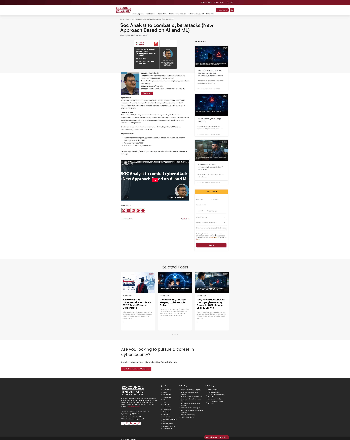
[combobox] (200, 211)
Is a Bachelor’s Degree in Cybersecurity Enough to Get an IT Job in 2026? (210, 167)
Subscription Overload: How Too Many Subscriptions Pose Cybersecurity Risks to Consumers (210, 73)
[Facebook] (123, 210)
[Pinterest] (138, 210)
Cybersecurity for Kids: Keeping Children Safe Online (136, 302)
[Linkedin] (133, 210)
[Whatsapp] (143, 210)
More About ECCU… (134, 406)
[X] (128, 210)
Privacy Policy (213, 237)
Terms (197, 239)
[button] (222, 10)
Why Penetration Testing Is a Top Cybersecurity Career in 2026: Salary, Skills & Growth (174, 303)
